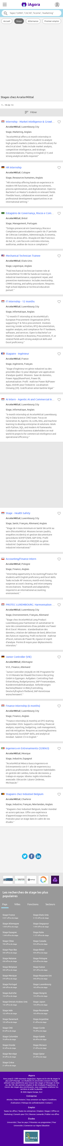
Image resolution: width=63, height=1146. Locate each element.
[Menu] (4, 4)
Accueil (6, 21)
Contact (48, 1103)
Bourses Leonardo (36, 1114)
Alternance (33, 21)
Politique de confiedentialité (32, 1103)
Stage (19, 21)
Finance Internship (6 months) (23, 705)
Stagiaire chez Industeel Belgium (24, 794)
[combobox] (32, 13)
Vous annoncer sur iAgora (36, 1099)
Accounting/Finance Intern (21, 558)
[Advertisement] (31, 60)
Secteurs (50, 904)
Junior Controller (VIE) (19, 656)
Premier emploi (51, 21)
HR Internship (13, 167)
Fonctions (32, 904)
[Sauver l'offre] (59, 122)
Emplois (40, 1111)
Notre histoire (19, 1099)
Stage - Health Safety (18, 513)
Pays (4, 904)
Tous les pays (23, 1122)
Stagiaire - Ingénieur (17, 353)
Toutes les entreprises (27, 1111)
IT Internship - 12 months (20, 301)
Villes (17, 904)
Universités (11, 1122)
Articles (10, 1099)
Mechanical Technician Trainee (23, 255)
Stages (47, 1111)
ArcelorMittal (13, 126)
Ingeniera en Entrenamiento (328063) (27, 748)
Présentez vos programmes (40, 1122)
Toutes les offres (10, 1111)
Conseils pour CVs (21, 1114)
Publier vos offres (52, 1114)
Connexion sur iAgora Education (36, 1125)
